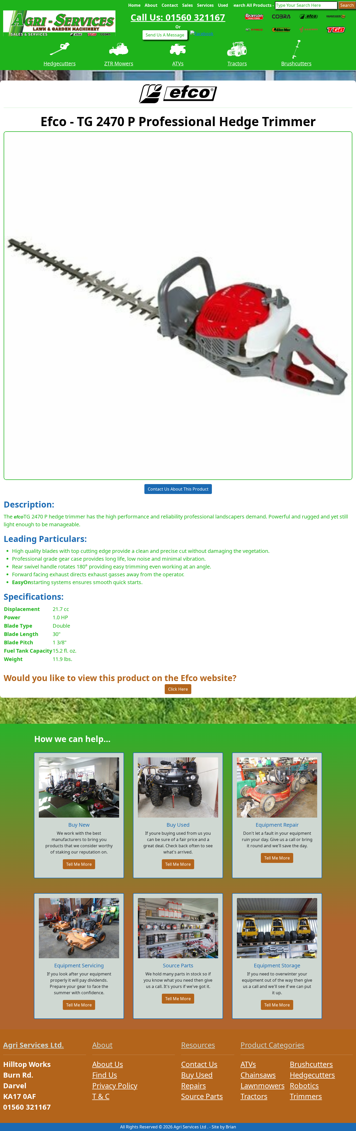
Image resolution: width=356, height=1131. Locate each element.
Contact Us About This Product (178, 489)
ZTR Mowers (59, 63)
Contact (170, 5)
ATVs (118, 63)
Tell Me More (79, 864)
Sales (187, 5)
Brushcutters (237, 63)
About (151, 5)
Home (134, 5)
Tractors (178, 63)
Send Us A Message (165, 35)
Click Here (178, 689)
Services (205, 5)
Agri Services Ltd (190, 1127)
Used (223, 5)
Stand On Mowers (296, 63)
